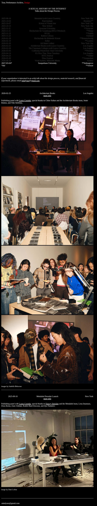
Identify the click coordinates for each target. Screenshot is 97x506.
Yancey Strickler (52, 404)
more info (47, 95)
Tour (3, 3)
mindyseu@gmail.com (31, 81)
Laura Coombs (25, 100)
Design (27, 3)
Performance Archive (14, 3)
